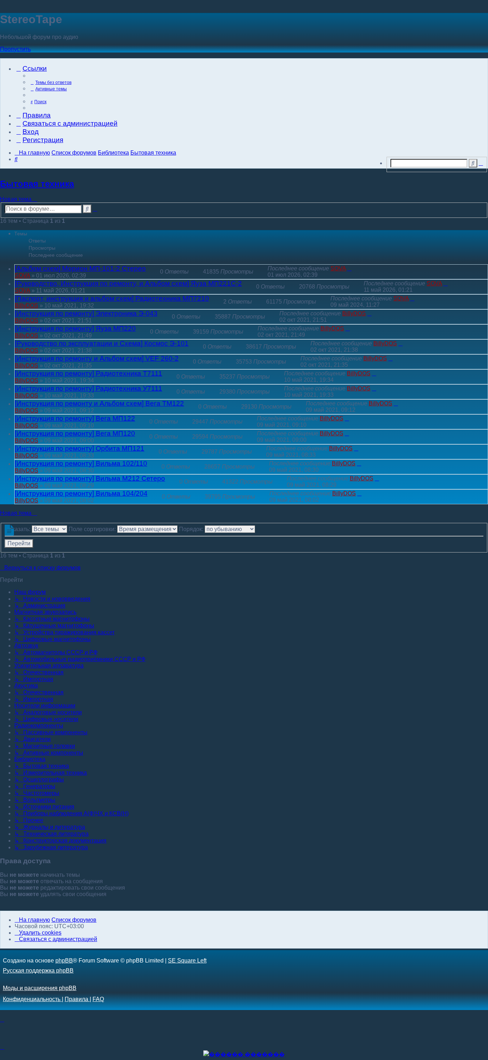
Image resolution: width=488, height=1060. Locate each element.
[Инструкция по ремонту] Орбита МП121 (79, 448)
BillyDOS (26, 305)
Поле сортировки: (93, 529)
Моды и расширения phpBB (39, 988)
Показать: (18, 529)
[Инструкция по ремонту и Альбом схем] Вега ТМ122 (99, 403)
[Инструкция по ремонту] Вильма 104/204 (81, 493)
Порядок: (192, 529)
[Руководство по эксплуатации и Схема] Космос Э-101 (102, 343)
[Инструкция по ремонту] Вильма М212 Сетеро (90, 478)
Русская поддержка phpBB (38, 971)
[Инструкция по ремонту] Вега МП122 (75, 418)
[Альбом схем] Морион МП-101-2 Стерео (80, 268)
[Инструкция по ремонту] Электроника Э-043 (86, 313)
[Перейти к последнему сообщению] (349, 268)
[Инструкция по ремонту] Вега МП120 (75, 433)
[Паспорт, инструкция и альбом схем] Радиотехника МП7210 (112, 298)
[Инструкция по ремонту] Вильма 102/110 (81, 463)
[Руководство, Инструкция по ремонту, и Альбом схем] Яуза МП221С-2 (128, 283)
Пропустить (15, 49)
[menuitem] (50, 83)
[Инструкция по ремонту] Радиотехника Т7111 (88, 373)
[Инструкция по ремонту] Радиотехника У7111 (88, 388)
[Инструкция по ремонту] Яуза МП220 (75, 328)
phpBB (64, 961)
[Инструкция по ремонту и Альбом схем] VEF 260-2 (97, 358)
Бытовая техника (37, 184)
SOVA (22, 275)
